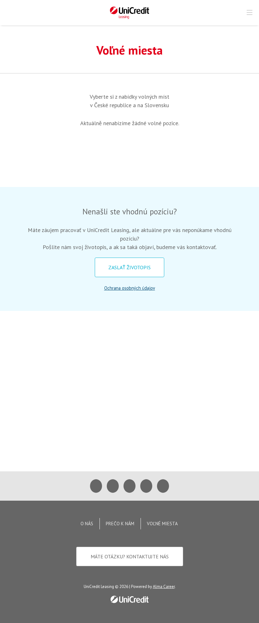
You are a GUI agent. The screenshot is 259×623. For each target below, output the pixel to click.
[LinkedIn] (146, 486)
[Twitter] (113, 486)
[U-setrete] (163, 486)
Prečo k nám (120, 524)
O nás (87, 524)
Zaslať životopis (129, 267)
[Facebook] (96, 486)
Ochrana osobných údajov (129, 288)
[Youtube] (129, 486)
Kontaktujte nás (130, 556)
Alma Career (164, 586)
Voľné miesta (162, 524)
